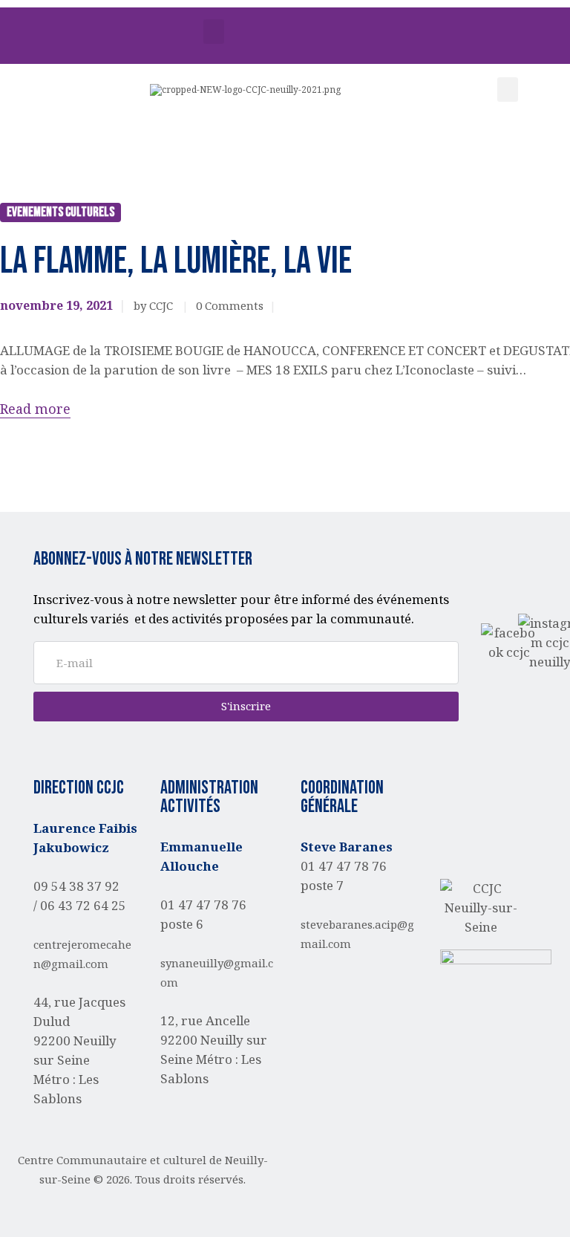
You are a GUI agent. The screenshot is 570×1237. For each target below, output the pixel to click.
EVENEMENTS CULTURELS (60, 212)
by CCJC (155, 305)
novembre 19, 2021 (56, 305)
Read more (35, 409)
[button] (213, 31)
